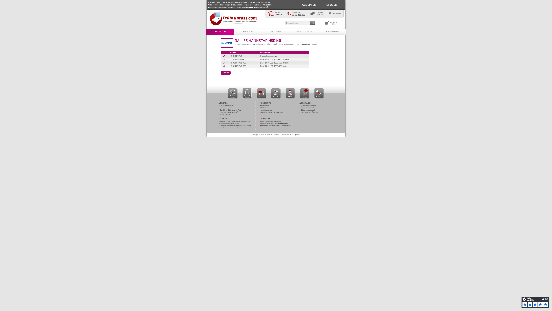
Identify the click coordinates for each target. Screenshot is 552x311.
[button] (226, 73)
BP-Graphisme (295, 134)
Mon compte (336, 14)
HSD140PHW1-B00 (238, 66)
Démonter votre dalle (308, 110)
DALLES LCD (220, 32)
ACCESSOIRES (332, 32)
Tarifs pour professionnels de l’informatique (235, 121)
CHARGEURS (248, 32)
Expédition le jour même (274, 123)
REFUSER (331, 4)
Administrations (266, 110)
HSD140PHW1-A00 (238, 59)
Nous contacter (225, 114)
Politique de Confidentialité (229, 112)
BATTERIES (276, 32)
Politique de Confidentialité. (257, 7)
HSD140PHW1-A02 (238, 63)
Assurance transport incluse (271, 121)
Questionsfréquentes (319, 13)
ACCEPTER (309, 4)
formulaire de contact (308, 44)
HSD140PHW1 (236, 56)
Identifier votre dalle (307, 108)
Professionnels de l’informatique (272, 112)
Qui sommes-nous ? (227, 106)
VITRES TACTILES (304, 32)
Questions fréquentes (308, 106)
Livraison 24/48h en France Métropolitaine (276, 126)
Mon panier (334, 23)
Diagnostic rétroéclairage (309, 112)
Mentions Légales (226, 108)
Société (278, 13)
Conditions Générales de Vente (230, 110)
